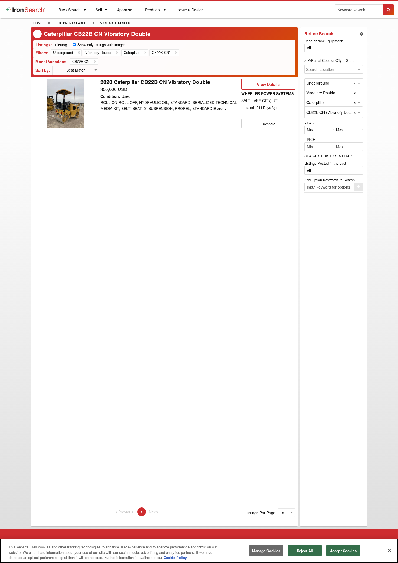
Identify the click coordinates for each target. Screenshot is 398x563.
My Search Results (115, 23)
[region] (199, 551)
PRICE (309, 139)
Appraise (124, 11)
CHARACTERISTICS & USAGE (329, 156)
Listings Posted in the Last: (325, 163)
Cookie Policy (175, 557)
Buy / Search (69, 12)
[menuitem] (26, 9)
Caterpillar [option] (315, 102)
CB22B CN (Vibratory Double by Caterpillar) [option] (343, 112)
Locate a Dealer (189, 12)
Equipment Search (71, 23)
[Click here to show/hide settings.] (361, 34)
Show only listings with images (101, 44)
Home (37, 22)
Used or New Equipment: (323, 41)
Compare (268, 123)
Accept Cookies (343, 550)
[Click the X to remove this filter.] (78, 53)
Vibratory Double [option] (320, 92)
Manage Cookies (266, 550)
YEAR (309, 123)
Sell (98, 11)
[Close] (389, 550)
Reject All (305, 550)
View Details (268, 85)
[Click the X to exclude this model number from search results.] (95, 61)
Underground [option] (317, 83)
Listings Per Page (260, 513)
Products (152, 11)
